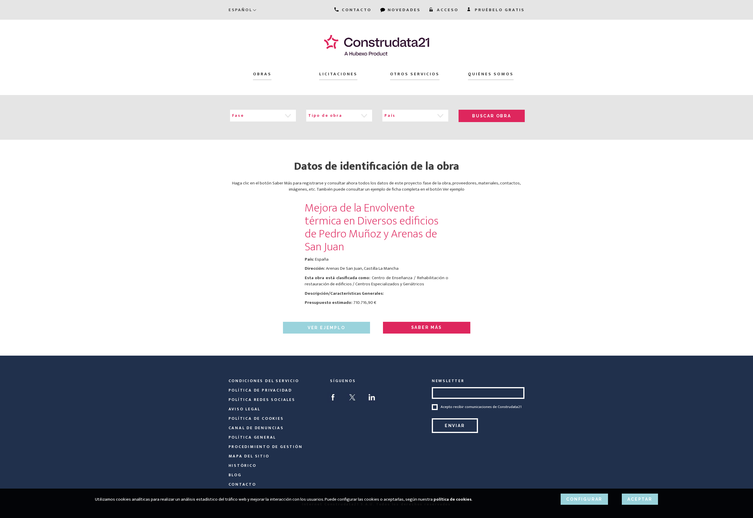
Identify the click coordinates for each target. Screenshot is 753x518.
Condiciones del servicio (264, 380)
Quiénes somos (491, 74)
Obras (262, 74)
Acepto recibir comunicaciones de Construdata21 (481, 407)
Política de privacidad (260, 390)
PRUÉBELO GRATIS (499, 10)
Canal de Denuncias (256, 427)
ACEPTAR (639, 499)
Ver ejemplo (326, 327)
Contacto (242, 484)
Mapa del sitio (249, 456)
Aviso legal (245, 409)
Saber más (426, 327)
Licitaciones (338, 74)
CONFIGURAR (584, 499)
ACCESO (447, 10)
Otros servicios (414, 74)
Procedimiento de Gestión (266, 446)
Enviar (455, 425)
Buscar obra (491, 116)
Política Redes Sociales (262, 399)
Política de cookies (256, 418)
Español (240, 10)
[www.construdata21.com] (376, 45)
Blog (235, 475)
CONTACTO (355, 10)
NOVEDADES (403, 10)
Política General (252, 437)
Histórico (242, 465)
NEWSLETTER (448, 380)
